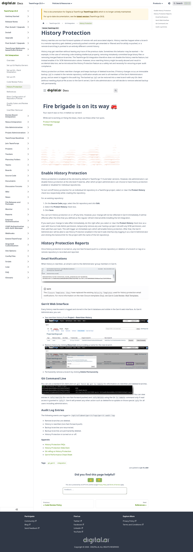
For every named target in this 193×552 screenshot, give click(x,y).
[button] (17, 11)
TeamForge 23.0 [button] (36, 3)
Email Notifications (162, 17)
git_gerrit (51, 463)
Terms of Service (115, 485)
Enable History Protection (162, 11)
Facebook (78, 524)
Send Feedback (31, 528)
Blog (26, 524)
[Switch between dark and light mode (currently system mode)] (169, 3)
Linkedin (77, 528)
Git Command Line (162, 23)
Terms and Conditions (132, 524)
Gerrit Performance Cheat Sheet (58, 454)
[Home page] (43, 23)
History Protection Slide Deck (57, 448)
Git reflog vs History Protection (58, 451)
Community (29, 521)
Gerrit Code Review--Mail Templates (123, 295)
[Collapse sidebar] (17, 509)
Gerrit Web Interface (162, 20)
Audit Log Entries (161, 27)
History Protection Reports (163, 14)
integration (61, 463)
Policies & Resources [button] (61, 3)
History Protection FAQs (55, 444)
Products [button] (157, 3)
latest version (83, 16)
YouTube (77, 532)
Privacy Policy (102, 485)
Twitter (77, 521)
